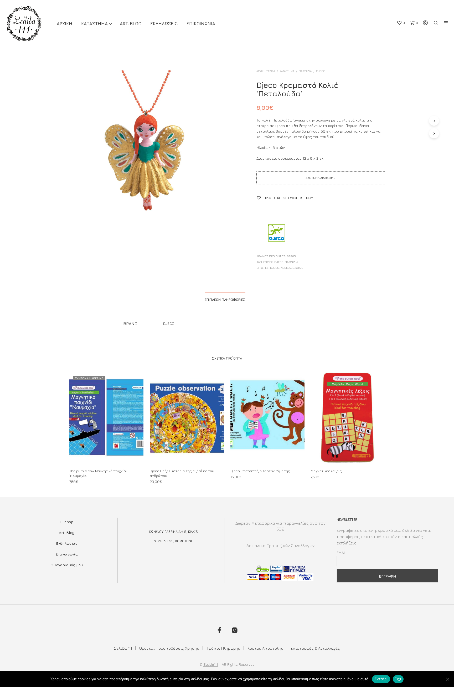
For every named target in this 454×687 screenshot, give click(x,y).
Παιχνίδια (305, 71)
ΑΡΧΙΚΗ (64, 23)
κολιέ (299, 267)
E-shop (66, 521)
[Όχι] (447, 679)
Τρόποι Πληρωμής (223, 648)
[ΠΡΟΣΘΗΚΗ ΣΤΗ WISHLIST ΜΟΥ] (106, 454)
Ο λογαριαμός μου (67, 565)
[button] (401, 23)
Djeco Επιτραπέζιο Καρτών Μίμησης (260, 471)
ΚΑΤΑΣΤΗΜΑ (94, 23)
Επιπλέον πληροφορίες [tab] (225, 299)
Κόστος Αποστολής (265, 648)
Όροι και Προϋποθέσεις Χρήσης (169, 648)
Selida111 (210, 664)
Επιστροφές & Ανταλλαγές (315, 648)
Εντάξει (381, 679)
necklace (287, 267)
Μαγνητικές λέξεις (326, 471)
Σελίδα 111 (123, 648)
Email (342, 552)
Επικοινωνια (201, 23)
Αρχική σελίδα (265, 71)
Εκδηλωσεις (164, 23)
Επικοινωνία (67, 554)
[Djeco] (276, 233)
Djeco (274, 267)
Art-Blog (130, 23)
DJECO (320, 71)
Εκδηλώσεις (67, 543)
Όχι (398, 679)
